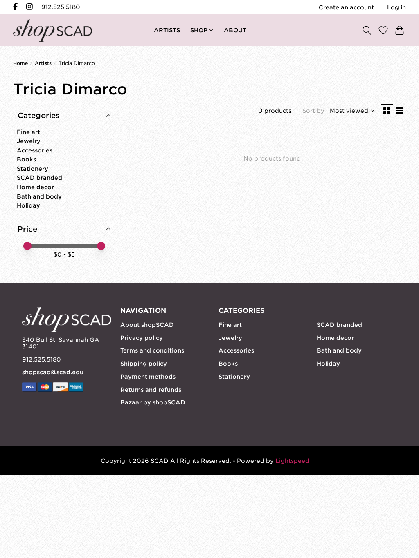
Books (26, 159)
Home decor (35, 187)
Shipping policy (143, 363)
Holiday (28, 205)
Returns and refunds (150, 389)
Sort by (313, 110)
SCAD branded (39, 177)
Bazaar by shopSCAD (152, 402)
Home (20, 63)
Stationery (32, 168)
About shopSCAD (147, 324)
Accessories (34, 150)
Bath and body (39, 196)
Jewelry (29, 141)
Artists (43, 63)
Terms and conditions (152, 350)
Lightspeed (292, 461)
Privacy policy (141, 338)
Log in (396, 7)
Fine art (28, 132)
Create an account (346, 7)
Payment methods (148, 376)
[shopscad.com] (52, 30)
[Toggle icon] (366, 30)
